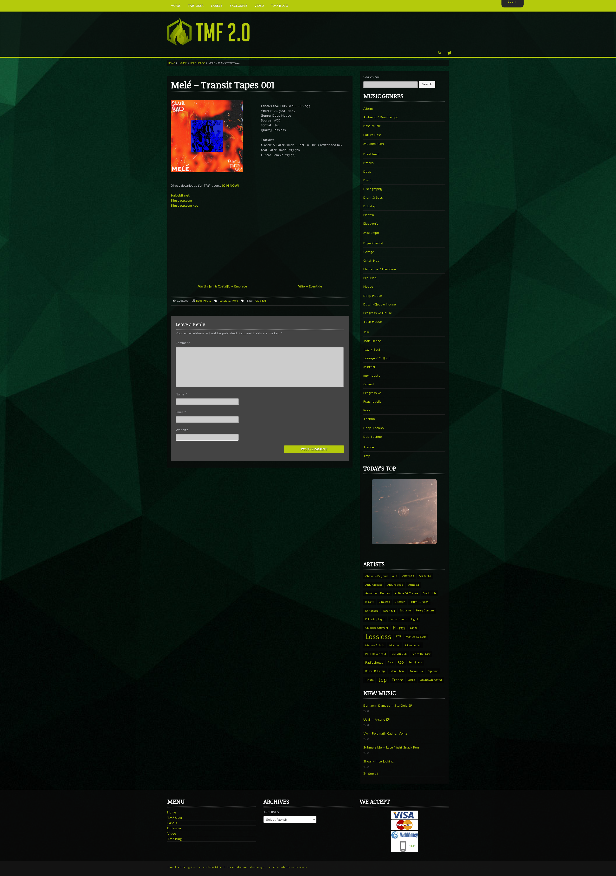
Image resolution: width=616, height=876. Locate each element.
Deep (367, 171)
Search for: (371, 77)
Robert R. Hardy (375, 671)
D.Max (369, 602)
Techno (369, 419)
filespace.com (181, 200)
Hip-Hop (370, 278)
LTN (398, 636)
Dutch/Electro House (379, 304)
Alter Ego (408, 576)
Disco (367, 180)
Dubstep (369, 206)
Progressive (372, 393)
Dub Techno (372, 436)
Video (171, 833)
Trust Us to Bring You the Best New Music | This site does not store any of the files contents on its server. (237, 867)
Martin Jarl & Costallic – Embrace (222, 286)
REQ (401, 662)
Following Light (375, 619)
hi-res (399, 628)
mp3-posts (371, 375)
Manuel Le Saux (416, 637)
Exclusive (405, 610)
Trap (366, 456)
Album (368, 108)
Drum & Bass (373, 197)
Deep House (197, 63)
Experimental (373, 243)
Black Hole (429, 593)
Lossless (224, 301)
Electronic (370, 223)
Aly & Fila (425, 576)
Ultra (411, 680)
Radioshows (374, 662)
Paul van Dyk (399, 654)
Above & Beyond (376, 576)
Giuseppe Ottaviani (376, 628)
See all (372, 773)
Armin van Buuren (377, 593)
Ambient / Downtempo (380, 117)
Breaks (368, 163)
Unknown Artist (431, 680)
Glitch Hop (371, 260)
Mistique (394, 645)
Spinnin (433, 671)
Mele (235, 301)
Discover (400, 602)
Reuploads (415, 662)
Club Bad (260, 301)
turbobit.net (180, 195)
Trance (368, 447)
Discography (372, 189)
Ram (390, 662)
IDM (366, 332)
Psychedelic (372, 401)
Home (171, 63)
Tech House (372, 321)
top (382, 680)
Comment (183, 343)
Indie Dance (372, 341)
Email (181, 412)
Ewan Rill (389, 611)
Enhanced (372, 611)
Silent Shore (397, 671)
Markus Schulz (375, 645)
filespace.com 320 (185, 205)
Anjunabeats (373, 585)
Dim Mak (384, 602)
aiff (395, 576)
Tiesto (369, 680)
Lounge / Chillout (376, 358)
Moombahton (373, 143)
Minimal (369, 367)
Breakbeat (371, 154)
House (183, 63)
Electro (368, 215)
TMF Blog (174, 839)
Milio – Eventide (310, 286)
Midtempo (371, 232)
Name (181, 394)
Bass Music (372, 126)
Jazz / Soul (371, 349)
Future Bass (372, 135)
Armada (413, 585)
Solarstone (417, 671)
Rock (367, 410)
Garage (368, 252)
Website (182, 430)
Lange (413, 628)
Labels (172, 823)
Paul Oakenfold (375, 654)
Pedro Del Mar (420, 654)
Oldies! (368, 384)
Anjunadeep (395, 585)
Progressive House (377, 313)
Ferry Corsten (425, 610)
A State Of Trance (406, 593)
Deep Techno (373, 428)
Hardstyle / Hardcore (379, 269)
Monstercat (413, 645)
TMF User (174, 817)
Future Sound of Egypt (404, 619)
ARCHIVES (271, 812)
